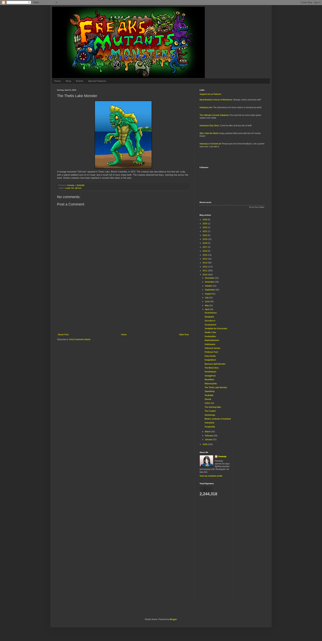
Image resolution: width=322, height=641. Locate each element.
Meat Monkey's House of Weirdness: (216, 100)
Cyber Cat (209, 403)
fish (72, 188)
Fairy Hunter (210, 356)
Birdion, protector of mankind (218, 419)
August (208, 294)
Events (79, 81)
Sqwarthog (209, 391)
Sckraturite (209, 423)
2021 (205, 231)
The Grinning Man (213, 407)
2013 (205, 263)
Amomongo (210, 415)
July (207, 297)
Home (57, 81)
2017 (205, 247)
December (210, 278)
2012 (205, 267)
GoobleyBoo (210, 336)
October (209, 286)
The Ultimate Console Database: (214, 115)
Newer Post (63, 334)
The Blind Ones (212, 368)
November (210, 282)
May (207, 305)
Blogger (173, 619)
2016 (205, 251)
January (209, 439)
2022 (205, 227)
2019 (205, 239)
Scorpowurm (210, 325)
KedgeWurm (210, 360)
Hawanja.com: (206, 107)
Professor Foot (211, 352)
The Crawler (210, 411)
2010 (205, 274)
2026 (205, 219)
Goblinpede (210, 344)
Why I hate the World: (209, 133)
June (207, 301)
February (209, 435)
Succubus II (210, 320)
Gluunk (208, 399)
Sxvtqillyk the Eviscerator (216, 328)
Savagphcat (210, 376)
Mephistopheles (212, 340)
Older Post (184, 334)
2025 (205, 223)
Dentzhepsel (210, 372)
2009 (205, 444)
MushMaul (209, 379)
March (208, 431)
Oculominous (211, 313)
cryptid (67, 188)
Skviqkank (209, 317)
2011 (205, 270)
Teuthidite (209, 395)
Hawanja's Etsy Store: (209, 125)
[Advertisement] (123, 305)
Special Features (97, 81)
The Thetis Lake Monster (216, 387)
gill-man (78, 188)
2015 (205, 255)
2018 (205, 243)
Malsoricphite (211, 383)
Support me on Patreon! (210, 94)
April (207, 309)
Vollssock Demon (212, 348)
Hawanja (222, 456)
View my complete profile (211, 476)
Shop (68, 81)
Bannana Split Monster (215, 364)
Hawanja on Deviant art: (211, 144)
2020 (205, 235)
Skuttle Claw (210, 332)
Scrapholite (210, 427)
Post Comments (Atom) (79, 339)
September (210, 290)
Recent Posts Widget (256, 207)
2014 (205, 259)
